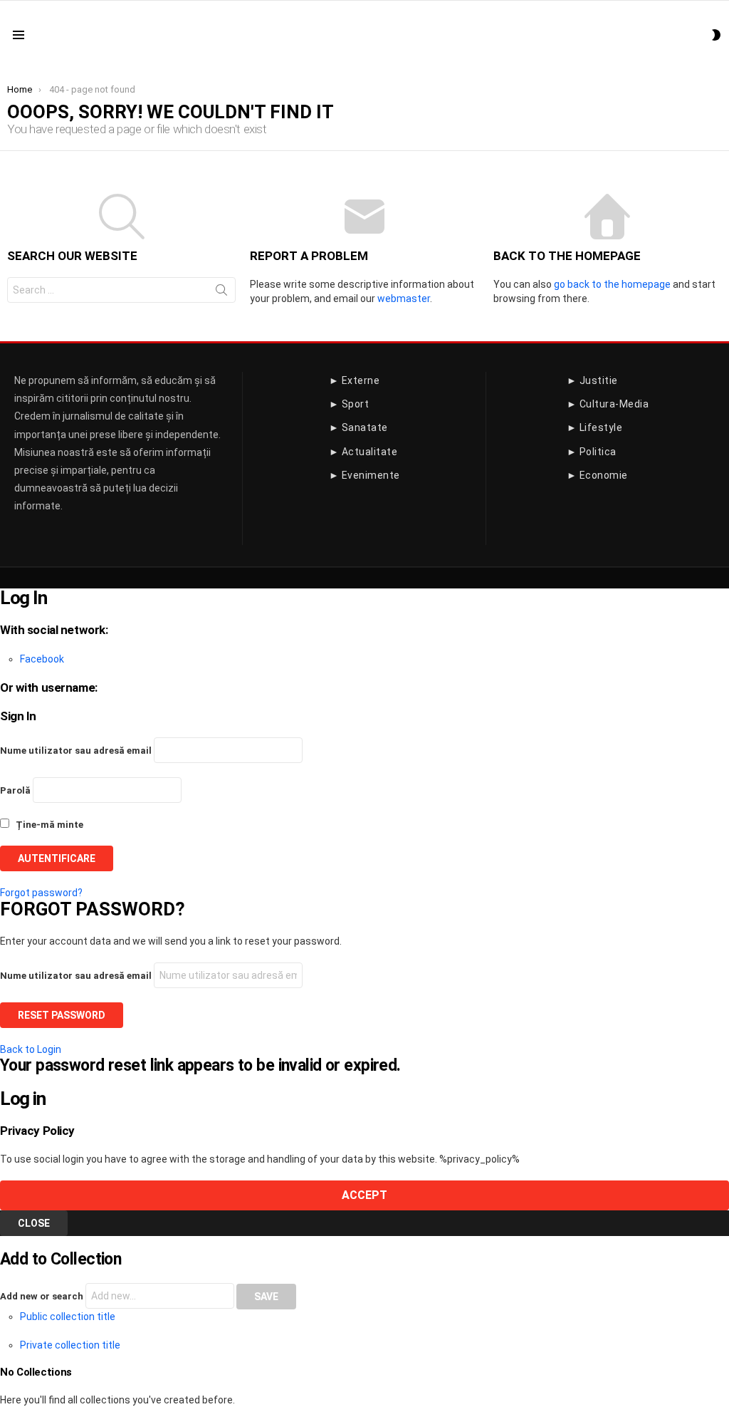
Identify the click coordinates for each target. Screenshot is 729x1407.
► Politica (592, 451)
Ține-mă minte (48, 824)
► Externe (354, 380)
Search (221, 292)
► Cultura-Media (608, 404)
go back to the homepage (612, 284)
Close (34, 1223)
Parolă (15, 790)
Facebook (42, 659)
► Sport (349, 404)
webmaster (403, 298)
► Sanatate (358, 427)
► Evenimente (364, 475)
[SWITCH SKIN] (716, 35)
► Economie (597, 475)
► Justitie (592, 380)
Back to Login (30, 1049)
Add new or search (42, 1296)
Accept (364, 1195)
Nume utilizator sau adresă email (76, 750)
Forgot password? (41, 892)
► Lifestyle (595, 427)
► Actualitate (363, 451)
